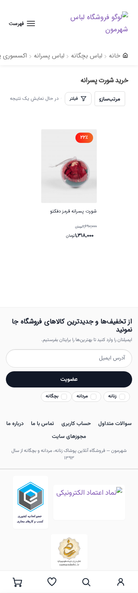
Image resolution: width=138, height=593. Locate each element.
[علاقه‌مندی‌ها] (52, 582)
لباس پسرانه (49, 56)
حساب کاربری (76, 424)
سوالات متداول (115, 424)
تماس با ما (42, 424)
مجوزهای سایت (69, 436)
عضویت (69, 379)
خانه (114, 56)
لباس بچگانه (86, 56)
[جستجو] (86, 582)
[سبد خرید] (17, 582)
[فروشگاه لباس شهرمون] (91, 23)
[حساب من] (120, 582)
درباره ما (15, 424)
